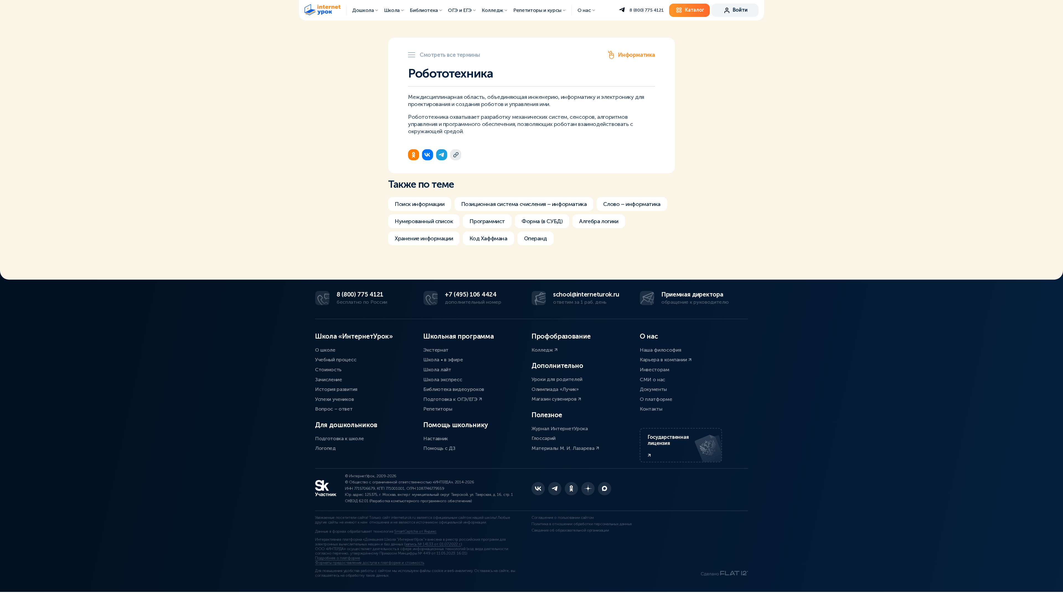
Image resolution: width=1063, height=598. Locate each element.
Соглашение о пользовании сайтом (563, 517)
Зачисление (328, 379)
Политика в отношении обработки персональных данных (582, 524)
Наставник (435, 438)
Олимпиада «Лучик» (555, 389)
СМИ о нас (652, 379)
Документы (653, 389)
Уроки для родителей (557, 379)
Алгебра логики (598, 221)
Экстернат (435, 350)
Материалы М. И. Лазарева (564, 448)
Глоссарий (544, 438)
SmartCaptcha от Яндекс (415, 531)
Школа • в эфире (443, 359)
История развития (336, 389)
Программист (487, 221)
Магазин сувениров (555, 399)
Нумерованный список (424, 221)
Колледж (543, 350)
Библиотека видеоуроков (453, 389)
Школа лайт (437, 369)
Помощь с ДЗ (439, 448)
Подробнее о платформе (337, 558)
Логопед (325, 448)
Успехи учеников (334, 399)
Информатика (636, 55)
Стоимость (328, 369)
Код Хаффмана (488, 238)
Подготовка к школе (339, 438)
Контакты (651, 409)
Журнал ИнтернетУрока (560, 428)
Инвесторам (654, 369)
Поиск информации (420, 204)
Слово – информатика (631, 204)
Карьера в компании (664, 359)
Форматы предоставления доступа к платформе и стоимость (369, 563)
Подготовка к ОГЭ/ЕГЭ (451, 399)
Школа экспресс (442, 379)
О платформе (656, 399)
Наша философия (660, 350)
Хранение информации (424, 238)
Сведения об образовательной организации (570, 530)
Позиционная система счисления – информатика (524, 204)
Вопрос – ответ (334, 409)
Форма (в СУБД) (542, 221)
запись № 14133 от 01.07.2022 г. (433, 544)
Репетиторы (437, 409)
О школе (325, 350)
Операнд (535, 238)
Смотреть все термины (450, 55)
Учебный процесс (335, 359)
